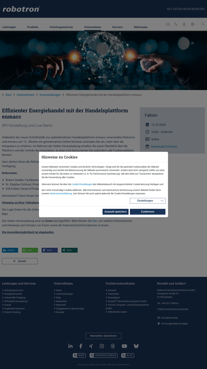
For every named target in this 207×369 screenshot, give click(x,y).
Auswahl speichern (115, 211)
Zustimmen (147, 211)
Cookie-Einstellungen (81, 184)
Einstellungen (145, 200)
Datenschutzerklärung (61, 193)
